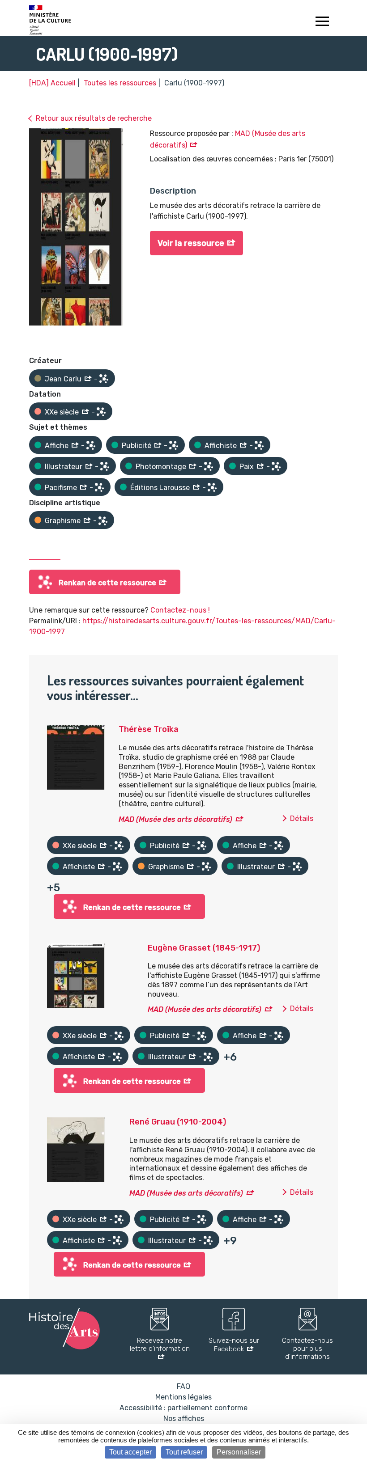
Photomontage (161, 466)
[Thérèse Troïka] (76, 757)
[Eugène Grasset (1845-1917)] (76, 975)
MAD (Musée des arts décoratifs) (175, 819)
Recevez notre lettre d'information (160, 1344)
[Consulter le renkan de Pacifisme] (99, 487)
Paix (246, 466)
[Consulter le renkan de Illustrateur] (104, 466)
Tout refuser (184, 1452)
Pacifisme (61, 487)
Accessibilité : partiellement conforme (183, 1408)
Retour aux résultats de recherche (94, 118)
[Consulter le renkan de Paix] (276, 466)
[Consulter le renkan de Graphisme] (102, 520)
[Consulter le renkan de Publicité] (173, 445)
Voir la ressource (191, 243)
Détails (301, 818)
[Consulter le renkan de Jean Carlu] (103, 378)
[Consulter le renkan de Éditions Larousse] (212, 487)
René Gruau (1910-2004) (177, 1122)
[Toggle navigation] (322, 22)
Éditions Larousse (160, 487)
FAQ (183, 1386)
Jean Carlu (63, 379)
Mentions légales (183, 1397)
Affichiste (221, 445)
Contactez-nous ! (180, 610)
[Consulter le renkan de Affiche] (90, 445)
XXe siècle (62, 412)
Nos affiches (183, 1418)
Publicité (136, 445)
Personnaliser (239, 1452)
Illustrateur (63, 466)
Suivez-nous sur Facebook (234, 1344)
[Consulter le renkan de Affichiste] (259, 445)
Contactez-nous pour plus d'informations (307, 1348)
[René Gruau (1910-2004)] (76, 1149)
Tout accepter (130, 1452)
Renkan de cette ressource (107, 583)
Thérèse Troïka (149, 729)
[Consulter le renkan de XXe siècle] (101, 411)
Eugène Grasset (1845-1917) (204, 948)
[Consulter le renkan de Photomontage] (208, 466)
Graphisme (63, 520)
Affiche (56, 445)
